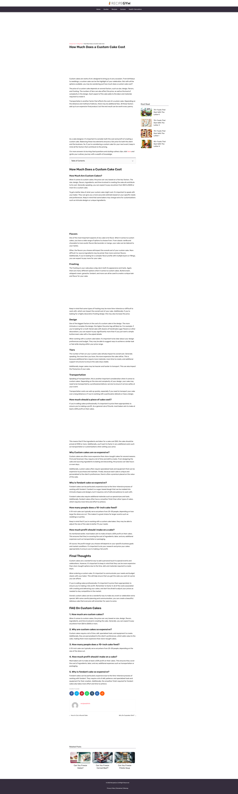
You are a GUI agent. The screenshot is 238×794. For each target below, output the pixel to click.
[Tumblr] (92, 693)
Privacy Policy (111, 788)
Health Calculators (135, 9)
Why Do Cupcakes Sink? (126, 715)
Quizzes (123, 9)
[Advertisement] (119, 28)
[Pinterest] (82, 693)
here (129, 151)
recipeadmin (85, 703)
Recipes (114, 9)
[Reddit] (102, 693)
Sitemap (125, 788)
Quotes (106, 9)
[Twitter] (76, 693)
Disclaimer (119, 788)
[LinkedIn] (97, 693)
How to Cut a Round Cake (79, 715)
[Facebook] (71, 693)
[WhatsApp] (87, 693)
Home (98, 9)
